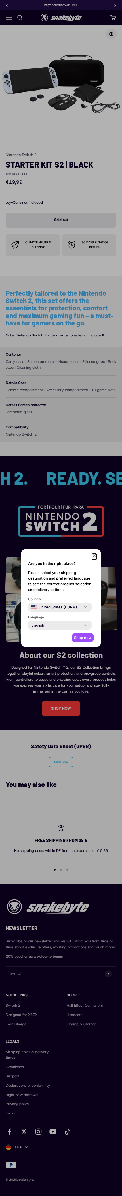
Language (36, 617)
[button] (94, 557)
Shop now (83, 637)
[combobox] (54, 607)
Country (34, 599)
